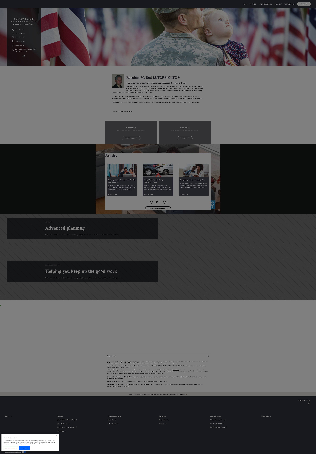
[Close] (56, 435)
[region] (30, 442)
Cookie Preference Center (11, 448)
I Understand (24, 448)
